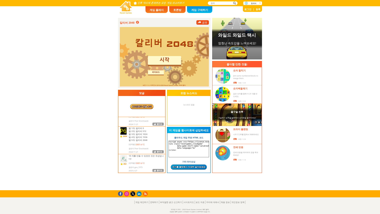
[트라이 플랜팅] (222, 135)
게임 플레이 (157, 10)
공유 (204, 22)
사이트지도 (189, 202)
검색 (234, 3)
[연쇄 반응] (222, 152)
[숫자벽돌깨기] (222, 94)
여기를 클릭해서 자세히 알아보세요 (188, 166)
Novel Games (126, 6)
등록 (258, 9)
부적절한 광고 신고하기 (171, 202)
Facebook (121, 193)
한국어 (253, 3)
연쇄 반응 (238, 147)
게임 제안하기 (141, 202)
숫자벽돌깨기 (240, 88)
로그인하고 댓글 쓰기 (142, 106)
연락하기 (154, 202)
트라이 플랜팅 (240, 129)
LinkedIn (139, 194)
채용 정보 (225, 202)
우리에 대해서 (212, 202)
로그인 (247, 9)
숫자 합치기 (239, 70)
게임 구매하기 (199, 10)
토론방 (177, 10)
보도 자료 (200, 202)
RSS (145, 193)
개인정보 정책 (237, 202)
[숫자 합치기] (222, 76)
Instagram (127, 193)
